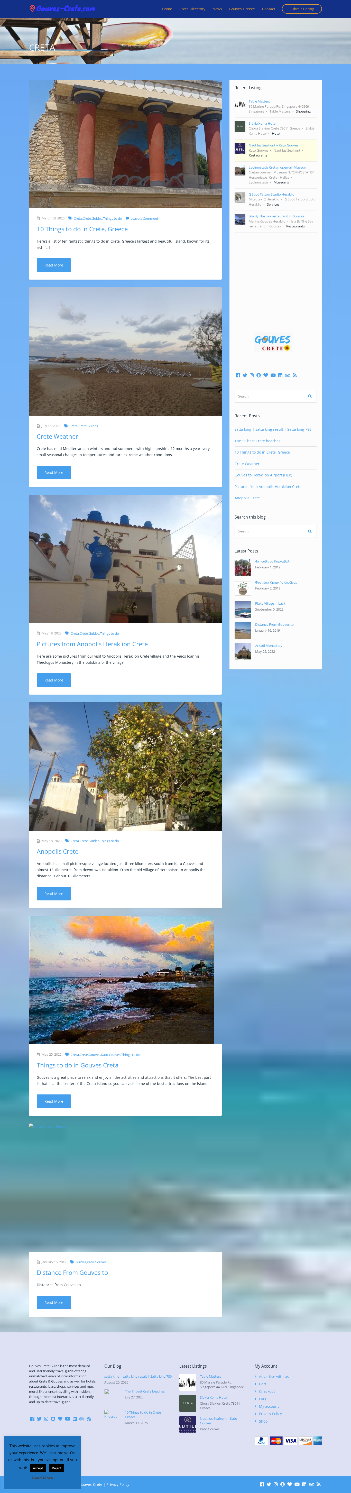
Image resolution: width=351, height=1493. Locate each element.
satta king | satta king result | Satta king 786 (273, 429)
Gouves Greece (242, 8)
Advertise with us (274, 1376)
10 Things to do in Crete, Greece (82, 229)
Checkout (267, 1391)
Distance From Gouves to (72, 1272)
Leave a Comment (144, 218)
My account (269, 1406)
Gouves (94, 1054)
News (217, 8)
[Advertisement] (276, 275)
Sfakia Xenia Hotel (213, 1397)
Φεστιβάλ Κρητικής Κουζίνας (276, 582)
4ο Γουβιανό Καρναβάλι (272, 561)
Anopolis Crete (57, 851)
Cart (262, 1383)
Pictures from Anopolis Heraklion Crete (92, 644)
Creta (78, 218)
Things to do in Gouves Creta (77, 1065)
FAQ (262, 1398)
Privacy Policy (270, 1413)
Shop (263, 1421)
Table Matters (210, 1376)
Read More (53, 265)
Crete (87, 218)
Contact (268, 8)
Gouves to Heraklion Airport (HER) (263, 475)
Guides (97, 218)
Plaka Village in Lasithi (271, 603)
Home (167, 8)
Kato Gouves (111, 1054)
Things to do (112, 218)
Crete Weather (57, 436)
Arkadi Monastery (268, 645)
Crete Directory (192, 8)
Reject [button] (56, 1468)
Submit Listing (302, 8)
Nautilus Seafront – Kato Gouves (218, 1420)
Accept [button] (38, 1468)
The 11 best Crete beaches (257, 440)
